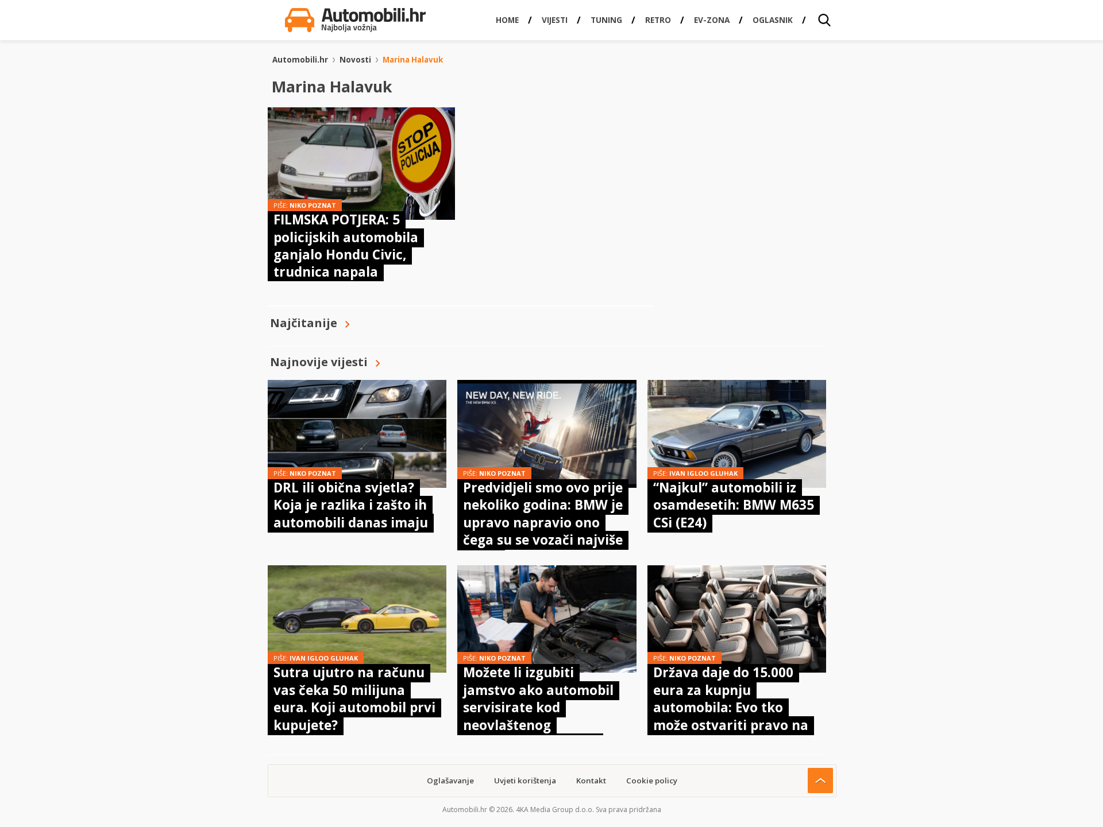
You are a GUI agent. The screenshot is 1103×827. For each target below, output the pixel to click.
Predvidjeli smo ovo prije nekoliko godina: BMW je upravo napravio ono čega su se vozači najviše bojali (543, 522)
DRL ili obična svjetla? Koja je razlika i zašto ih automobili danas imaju (350, 505)
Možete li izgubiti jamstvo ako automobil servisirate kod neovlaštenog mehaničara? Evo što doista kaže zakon (538, 715)
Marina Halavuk (413, 60)
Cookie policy (651, 780)
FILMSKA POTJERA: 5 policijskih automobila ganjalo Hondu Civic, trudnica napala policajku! (345, 254)
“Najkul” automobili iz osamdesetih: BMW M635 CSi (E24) (733, 505)
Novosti (355, 60)
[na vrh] (820, 780)
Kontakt (591, 780)
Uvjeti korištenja (525, 780)
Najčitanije (303, 323)
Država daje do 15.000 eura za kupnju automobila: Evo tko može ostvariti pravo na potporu (730, 707)
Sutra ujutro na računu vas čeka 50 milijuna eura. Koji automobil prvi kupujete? (354, 698)
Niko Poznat (313, 205)
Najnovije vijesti (319, 362)
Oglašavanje (450, 780)
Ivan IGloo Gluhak (703, 473)
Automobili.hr (300, 60)
